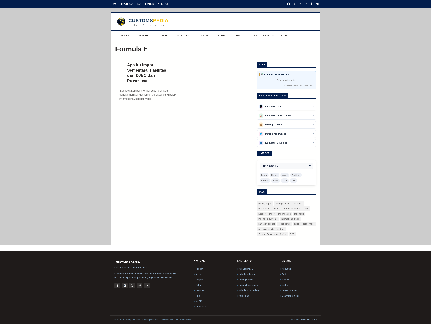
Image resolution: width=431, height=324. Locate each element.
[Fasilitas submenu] (192, 36)
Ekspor (274, 175)
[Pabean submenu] (152, 36)
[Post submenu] (245, 36)
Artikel (285, 285)
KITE (285, 180)
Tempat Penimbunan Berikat (272, 234)
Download (127, 4)
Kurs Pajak (244, 296)
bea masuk (263, 208)
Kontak (149, 4)
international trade (290, 219)
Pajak (275, 180)
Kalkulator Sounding (249, 290)
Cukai (285, 175)
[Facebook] (117, 285)
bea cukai (298, 203)
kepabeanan (284, 224)
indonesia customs (268, 219)
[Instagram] (125, 285)
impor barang (284, 214)
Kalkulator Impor (247, 274)
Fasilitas (296, 175)
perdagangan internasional (271, 229)
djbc (307, 208)
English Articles (289, 290)
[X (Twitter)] (132, 285)
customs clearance (291, 208)
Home (114, 4)
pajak (296, 224)
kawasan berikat (266, 224)
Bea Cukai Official (290, 296)
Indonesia (299, 214)
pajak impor (308, 224)
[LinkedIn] (147, 285)
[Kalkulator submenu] (273, 36)
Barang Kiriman (246, 279)
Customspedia (148, 20)
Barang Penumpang (248, 285)
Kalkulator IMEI (246, 269)
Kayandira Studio (309, 320)
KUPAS (199, 301)
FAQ (139, 4)
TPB (293, 180)
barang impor (265, 203)
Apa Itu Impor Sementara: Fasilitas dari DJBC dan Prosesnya (146, 73)
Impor (264, 175)
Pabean (265, 180)
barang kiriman (282, 203)
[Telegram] (139, 285)
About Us (163, 4)
